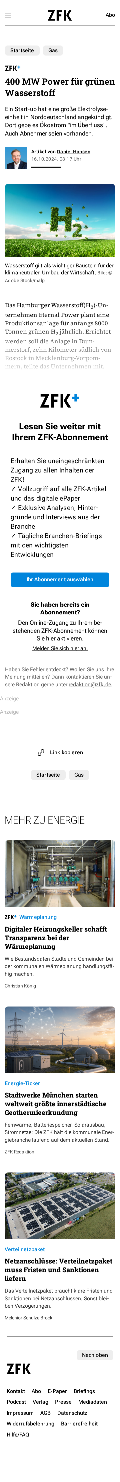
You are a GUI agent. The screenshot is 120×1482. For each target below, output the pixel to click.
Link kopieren (66, 752)
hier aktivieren (64, 638)
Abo (110, 15)
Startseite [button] (60, 15)
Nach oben (95, 1355)
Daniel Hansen (73, 151)
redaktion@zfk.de (90, 684)
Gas (53, 50)
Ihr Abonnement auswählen (60, 579)
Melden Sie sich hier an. (60, 648)
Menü (8, 15)
